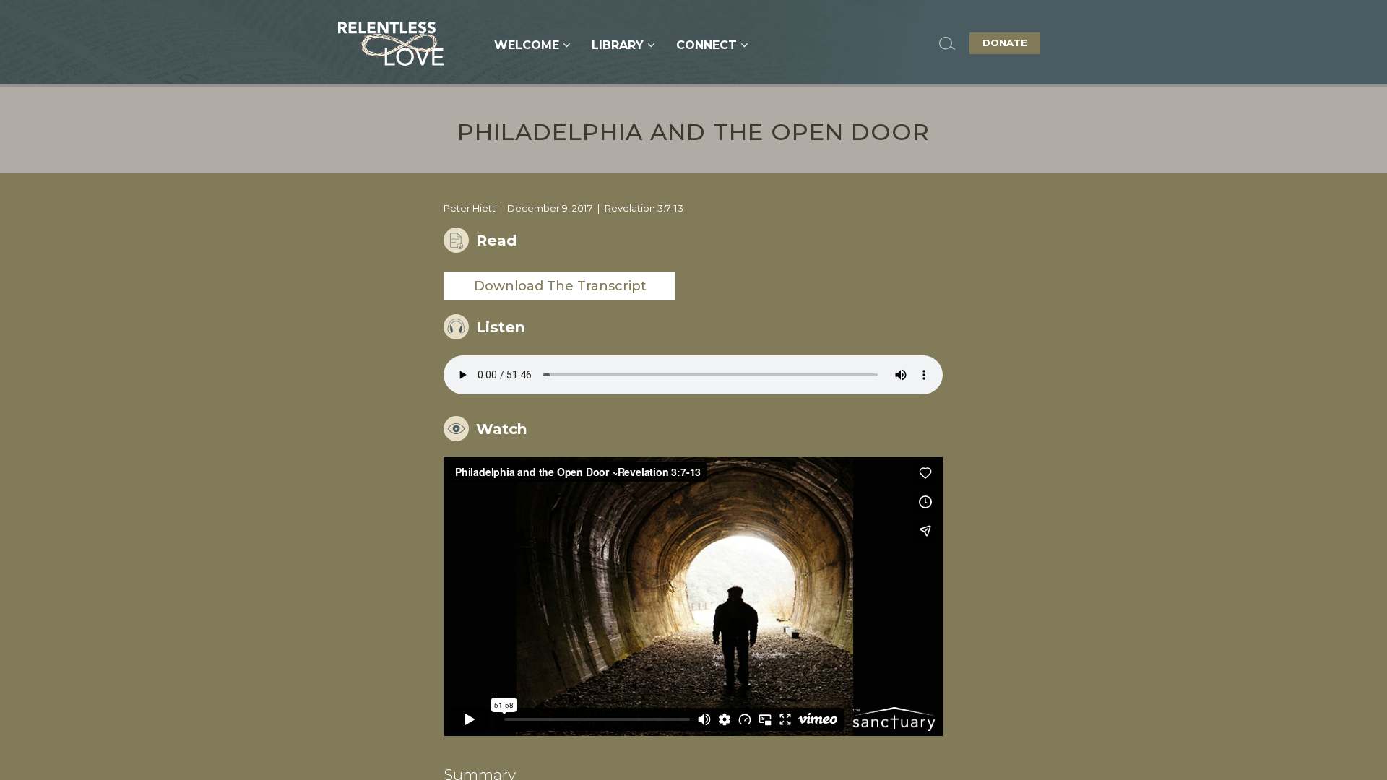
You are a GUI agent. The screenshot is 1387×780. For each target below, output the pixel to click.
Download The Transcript (560, 286)
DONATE (1004, 42)
